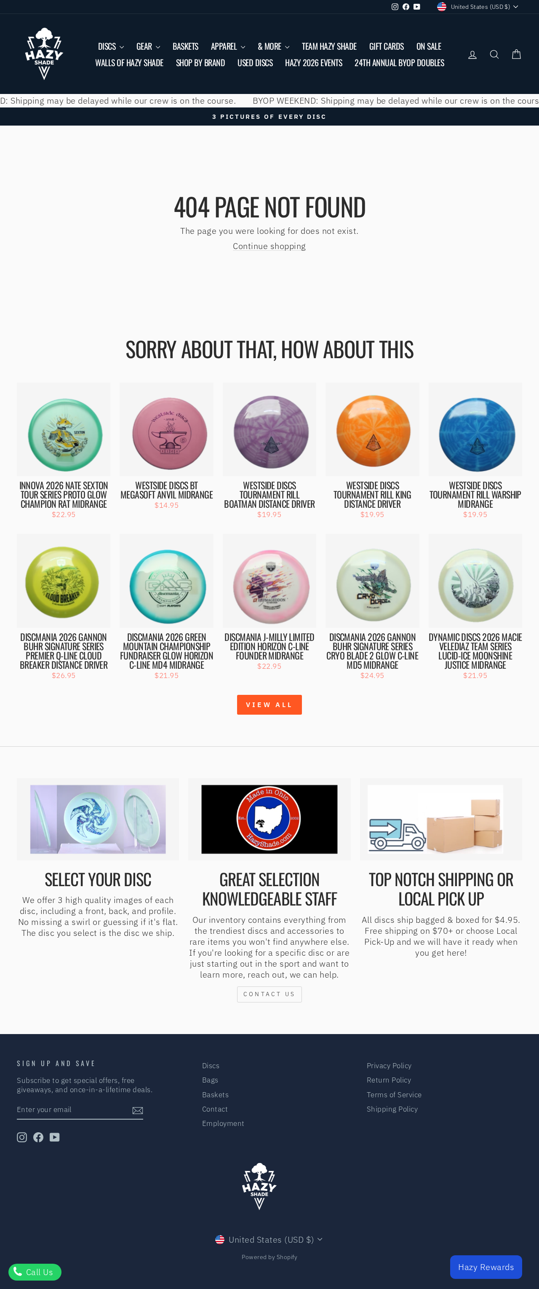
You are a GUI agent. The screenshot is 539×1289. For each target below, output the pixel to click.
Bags (210, 1080)
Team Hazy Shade (329, 46)
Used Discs (254, 62)
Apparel (225, 46)
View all (269, 704)
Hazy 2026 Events (313, 62)
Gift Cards (386, 46)
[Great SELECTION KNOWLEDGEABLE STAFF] (269, 819)
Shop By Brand (200, 62)
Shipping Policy (392, 1109)
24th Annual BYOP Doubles (399, 62)
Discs (107, 46)
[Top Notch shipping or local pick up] (441, 819)
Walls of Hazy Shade (129, 62)
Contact (215, 1109)
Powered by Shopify (269, 1257)
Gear (145, 46)
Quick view (64, 466)
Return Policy (389, 1080)
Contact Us (269, 994)
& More (270, 46)
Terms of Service (394, 1094)
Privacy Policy (389, 1065)
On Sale (428, 46)
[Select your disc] (98, 819)
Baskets (185, 46)
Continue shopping (269, 246)
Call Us (38, 1272)
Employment (223, 1123)
